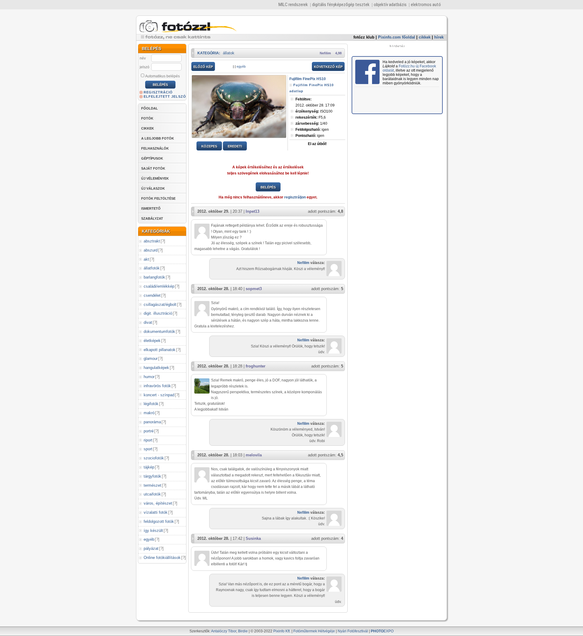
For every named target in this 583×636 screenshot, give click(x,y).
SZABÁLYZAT (152, 218)
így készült (153, 530)
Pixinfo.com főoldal (396, 37)
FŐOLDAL (149, 108)
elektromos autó (426, 4)
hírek (439, 37)
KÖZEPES (209, 146)
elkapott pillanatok (160, 349)
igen (312, 129)
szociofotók (154, 458)
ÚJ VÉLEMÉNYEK (155, 178)
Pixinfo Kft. (282, 631)
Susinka (253, 538)
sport (148, 449)
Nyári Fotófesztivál (353, 631)
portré (149, 431)
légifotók (151, 403)
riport (148, 440)
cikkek (425, 37)
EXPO (382, 631)
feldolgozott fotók (159, 521)
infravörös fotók (157, 386)
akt (146, 259)
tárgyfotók (152, 476)
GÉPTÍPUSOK (152, 158)
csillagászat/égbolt (160, 304)
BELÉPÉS (268, 187)
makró (149, 413)
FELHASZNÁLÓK (155, 148)
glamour (151, 358)
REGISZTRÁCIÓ (158, 92)
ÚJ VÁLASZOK (153, 188)
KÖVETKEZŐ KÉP (328, 67)
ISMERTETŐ (151, 208)
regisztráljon (295, 197)
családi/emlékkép (159, 286)
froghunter (255, 366)
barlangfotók (154, 277)
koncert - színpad (159, 395)
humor (149, 376)
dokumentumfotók (159, 331)
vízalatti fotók (156, 512)
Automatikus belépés (162, 76)
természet (152, 485)
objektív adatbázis (390, 4)
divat (148, 322)
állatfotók (152, 268)
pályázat (151, 548)
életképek (152, 340)
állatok (228, 53)
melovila (254, 455)
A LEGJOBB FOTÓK (157, 138)
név (143, 58)
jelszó (144, 67)
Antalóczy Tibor (223, 631)
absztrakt (152, 241)
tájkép (149, 467)
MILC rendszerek (293, 4)
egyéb (149, 539)
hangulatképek (156, 367)
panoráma (152, 422)
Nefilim (325, 53)
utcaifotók (152, 494)
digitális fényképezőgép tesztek (341, 4)
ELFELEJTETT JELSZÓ (165, 96)
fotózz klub (363, 37)
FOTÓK (147, 118)
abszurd (151, 250)
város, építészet (158, 503)
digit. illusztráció (158, 313)
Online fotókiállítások (162, 557)
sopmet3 (254, 288)
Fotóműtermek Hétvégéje (314, 631)
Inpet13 (252, 211)
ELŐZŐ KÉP (203, 67)
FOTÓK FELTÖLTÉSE (158, 198)
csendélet (152, 295)
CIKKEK (147, 128)
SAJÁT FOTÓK (153, 168)
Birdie (243, 631)
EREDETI (235, 146)
